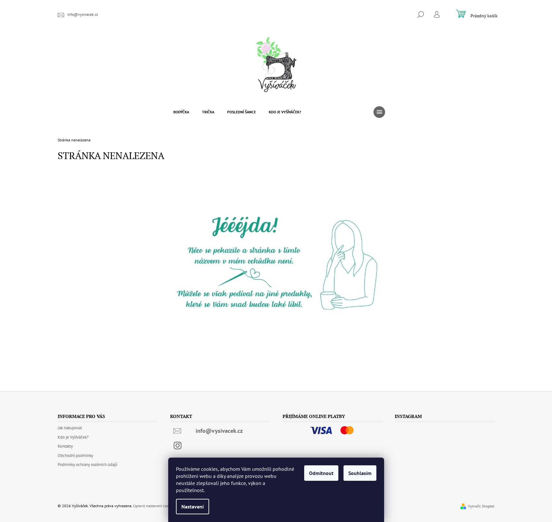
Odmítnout (321, 473)
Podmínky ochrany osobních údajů (87, 464)
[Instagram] (177, 445)
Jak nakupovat (70, 428)
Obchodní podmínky (75, 455)
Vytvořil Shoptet (481, 506)
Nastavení (192, 506)
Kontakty (65, 446)
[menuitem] (181, 112)
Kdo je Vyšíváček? (73, 437)
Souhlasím (360, 473)
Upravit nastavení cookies (154, 505)
